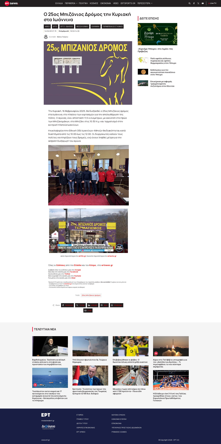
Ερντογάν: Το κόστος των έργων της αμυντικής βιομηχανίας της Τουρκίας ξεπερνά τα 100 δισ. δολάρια (90, 391)
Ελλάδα (77, 265)
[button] (76, 3)
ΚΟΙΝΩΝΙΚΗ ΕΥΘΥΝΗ (119, 419)
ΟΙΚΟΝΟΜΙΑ (105, 3)
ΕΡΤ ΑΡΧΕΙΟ (81, 432)
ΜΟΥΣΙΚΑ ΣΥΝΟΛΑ (118, 415)
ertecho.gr (112, 256)
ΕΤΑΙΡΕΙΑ (80, 415)
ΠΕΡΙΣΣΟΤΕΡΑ (144, 3)
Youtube (77, 276)
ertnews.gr (68, 284)
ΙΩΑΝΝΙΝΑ (95, 26)
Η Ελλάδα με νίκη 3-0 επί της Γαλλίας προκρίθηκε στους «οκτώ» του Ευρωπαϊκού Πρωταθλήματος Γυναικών (169, 397)
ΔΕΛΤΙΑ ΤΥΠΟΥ (82, 423)
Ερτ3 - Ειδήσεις (67, 26)
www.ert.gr (45, 440)
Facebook (74, 272)
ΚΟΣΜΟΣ (94, 3)
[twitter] (198, 3)
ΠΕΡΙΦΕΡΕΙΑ (70, 3)
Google (78, 270)
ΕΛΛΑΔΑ (59, 3)
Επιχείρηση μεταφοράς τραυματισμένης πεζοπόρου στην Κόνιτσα (162, 83)
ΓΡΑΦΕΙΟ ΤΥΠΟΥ (83, 419)
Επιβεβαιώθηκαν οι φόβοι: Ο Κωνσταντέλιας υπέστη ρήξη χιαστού (130, 360)
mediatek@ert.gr (47, 420)
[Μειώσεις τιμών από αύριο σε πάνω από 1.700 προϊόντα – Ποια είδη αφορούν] (130, 376)
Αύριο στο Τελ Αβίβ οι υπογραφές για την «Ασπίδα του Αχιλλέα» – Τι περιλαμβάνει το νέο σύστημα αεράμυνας (170, 363)
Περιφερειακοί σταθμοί (112, 26)
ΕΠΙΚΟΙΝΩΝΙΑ (116, 423)
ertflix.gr (82, 256)
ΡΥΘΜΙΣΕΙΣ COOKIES (119, 432)
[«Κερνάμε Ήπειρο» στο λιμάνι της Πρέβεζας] (157, 34)
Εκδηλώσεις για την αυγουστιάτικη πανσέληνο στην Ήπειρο (162, 72)
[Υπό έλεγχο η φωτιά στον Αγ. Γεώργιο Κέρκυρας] (90, 346)
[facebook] (194, 3)
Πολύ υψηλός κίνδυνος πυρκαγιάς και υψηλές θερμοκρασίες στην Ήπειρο (163, 60)
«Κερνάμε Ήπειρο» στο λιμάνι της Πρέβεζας (155, 50)
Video (47, 26)
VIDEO (115, 3)
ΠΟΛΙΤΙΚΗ (83, 3)
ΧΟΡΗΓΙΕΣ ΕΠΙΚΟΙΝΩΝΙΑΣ (86, 428)
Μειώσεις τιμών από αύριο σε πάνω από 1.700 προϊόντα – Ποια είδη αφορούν (129, 391)
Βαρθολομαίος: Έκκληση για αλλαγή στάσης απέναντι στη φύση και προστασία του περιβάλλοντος (48, 362)
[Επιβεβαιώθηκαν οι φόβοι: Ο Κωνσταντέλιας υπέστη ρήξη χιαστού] (130, 346)
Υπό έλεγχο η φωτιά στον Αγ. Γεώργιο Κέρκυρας (90, 360)
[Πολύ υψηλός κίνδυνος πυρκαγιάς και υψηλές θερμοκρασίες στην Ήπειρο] (143, 60)
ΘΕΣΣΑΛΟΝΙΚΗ (82, 26)
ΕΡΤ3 (55, 26)
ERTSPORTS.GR (128, 3)
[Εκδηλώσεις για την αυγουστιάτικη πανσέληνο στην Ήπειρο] (143, 72)
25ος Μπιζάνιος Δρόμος (91, 295)
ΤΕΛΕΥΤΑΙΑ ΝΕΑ (45, 329)
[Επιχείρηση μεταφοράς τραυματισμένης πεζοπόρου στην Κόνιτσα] (143, 83)
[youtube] (203, 3)
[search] (190, 3)
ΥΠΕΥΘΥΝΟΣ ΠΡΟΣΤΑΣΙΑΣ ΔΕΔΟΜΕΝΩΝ (126, 428)
